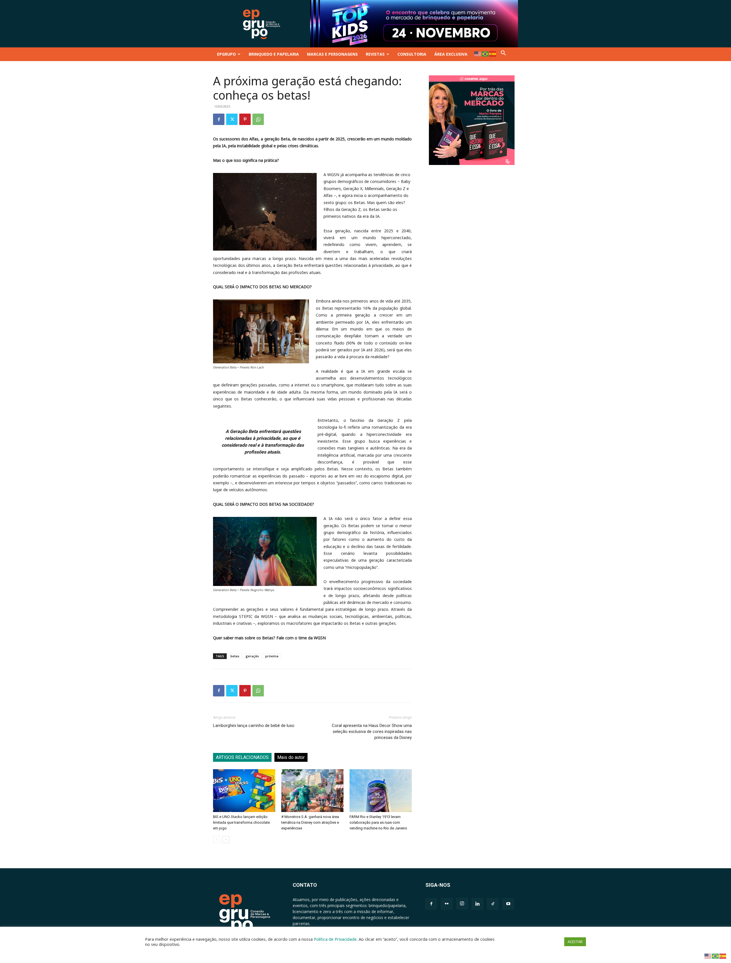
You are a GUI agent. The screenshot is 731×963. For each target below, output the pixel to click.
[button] (503, 54)
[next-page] (225, 839)
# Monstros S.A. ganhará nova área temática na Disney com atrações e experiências (310, 822)
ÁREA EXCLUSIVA (450, 54)
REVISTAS (375, 54)
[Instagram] (462, 903)
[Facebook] (218, 119)
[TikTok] (493, 904)
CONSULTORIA (411, 54)
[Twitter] (232, 119)
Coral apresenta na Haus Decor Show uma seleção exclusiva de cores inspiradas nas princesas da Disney (372, 731)
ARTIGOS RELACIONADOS (242, 757)
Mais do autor (291, 757)
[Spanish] (493, 53)
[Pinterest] (245, 119)
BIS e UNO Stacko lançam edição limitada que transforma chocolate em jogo (241, 822)
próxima (271, 656)
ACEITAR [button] (575, 941)
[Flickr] (446, 904)
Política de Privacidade (335, 939)
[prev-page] (216, 839)
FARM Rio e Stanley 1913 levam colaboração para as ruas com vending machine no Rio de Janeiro (378, 822)
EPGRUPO (226, 54)
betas (234, 656)
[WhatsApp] (258, 119)
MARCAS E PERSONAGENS (332, 54)
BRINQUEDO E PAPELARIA (274, 54)
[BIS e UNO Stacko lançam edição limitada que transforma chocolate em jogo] (244, 790)
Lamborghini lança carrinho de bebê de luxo (253, 725)
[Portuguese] (485, 53)
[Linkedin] (477, 904)
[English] (478, 53)
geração (252, 656)
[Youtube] (508, 904)
